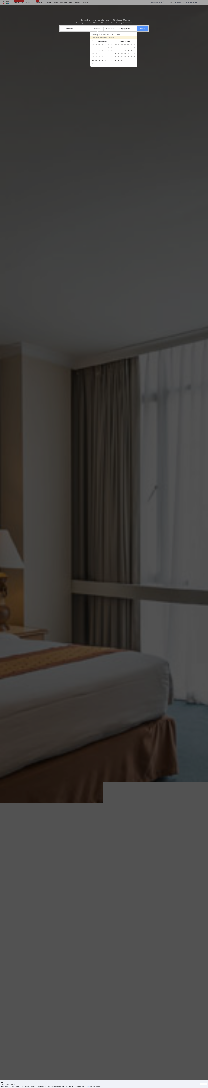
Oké (204, 1084)
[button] (92, 41)
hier (89, 1086)
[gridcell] (108, 47)
